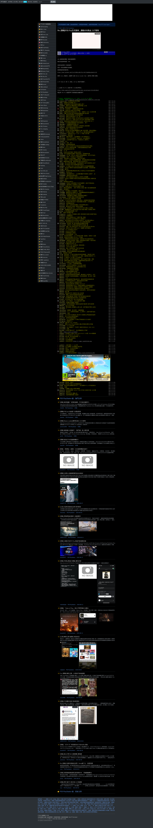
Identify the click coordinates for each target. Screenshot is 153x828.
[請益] (54, 810)
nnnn (61, 769)
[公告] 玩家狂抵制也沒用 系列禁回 (70, 507)
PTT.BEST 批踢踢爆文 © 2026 (43, 815)
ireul (61, 788)
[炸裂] (80, 812)
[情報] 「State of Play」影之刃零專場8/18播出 (74, 608)
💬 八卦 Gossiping (43, 26)
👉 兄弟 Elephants (43, 121)
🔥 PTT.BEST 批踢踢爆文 (45, 24)
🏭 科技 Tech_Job (43, 74)
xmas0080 (62, 697)
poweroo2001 (63, 426)
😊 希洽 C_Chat (42, 29)
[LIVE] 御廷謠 (44, 804)
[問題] (81, 805)
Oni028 (62, 408)
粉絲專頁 (35, 1)
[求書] (62, 808)
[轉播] (77, 812)
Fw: (88, 807)
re (64, 807)
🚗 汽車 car (41, 45)
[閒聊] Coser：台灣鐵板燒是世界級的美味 (99, 800)
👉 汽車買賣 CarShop (44, 144)
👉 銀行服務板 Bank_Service (46, 273)
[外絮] (72, 807)
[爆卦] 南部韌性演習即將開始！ (90, 812)
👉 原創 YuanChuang (44, 275)
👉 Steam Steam (43, 105)
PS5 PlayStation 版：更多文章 (71, 791)
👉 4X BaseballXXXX (44, 137)
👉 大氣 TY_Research (44, 95)
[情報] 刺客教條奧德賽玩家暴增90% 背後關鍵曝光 (76, 773)
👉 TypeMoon (42, 239)
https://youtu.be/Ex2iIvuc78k (86, 352)
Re (79, 804)
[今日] (82, 804)
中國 (85, 804)
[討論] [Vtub (93, 808)
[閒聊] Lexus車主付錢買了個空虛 (56, 804)
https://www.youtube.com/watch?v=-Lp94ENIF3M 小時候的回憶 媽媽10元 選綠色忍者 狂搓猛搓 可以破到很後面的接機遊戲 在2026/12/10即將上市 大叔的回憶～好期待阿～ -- (87, 423)
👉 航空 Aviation (43, 184)
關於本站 (30, 1)
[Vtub (47, 807)
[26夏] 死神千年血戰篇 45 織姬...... (68, 799)
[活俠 (69, 804)
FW (107, 808)
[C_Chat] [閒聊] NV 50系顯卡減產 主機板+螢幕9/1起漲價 (55, 818)
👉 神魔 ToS (42, 270)
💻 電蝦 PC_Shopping (44, 50)
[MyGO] (109, 807)
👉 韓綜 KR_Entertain (44, 189)
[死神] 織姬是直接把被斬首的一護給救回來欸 (91, 802)
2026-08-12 (80, 557)
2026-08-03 (79, 512)
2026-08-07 (80, 503)
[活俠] (39, 805)
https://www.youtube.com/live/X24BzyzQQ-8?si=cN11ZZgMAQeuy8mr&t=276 (77, 72)
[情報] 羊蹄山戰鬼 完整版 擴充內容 (70, 561)
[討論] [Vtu (54, 808)
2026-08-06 (80, 741)
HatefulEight (63, 604)
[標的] (74, 805)
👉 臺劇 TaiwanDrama (44, 247)
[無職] (73, 812)
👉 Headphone (42, 205)
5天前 (75, 436)
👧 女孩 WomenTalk (44, 81)
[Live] (60, 807)
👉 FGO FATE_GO (43, 171)
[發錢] (85, 807)
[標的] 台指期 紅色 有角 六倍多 (102, 805)
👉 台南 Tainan (42, 100)
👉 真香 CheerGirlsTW (44, 79)
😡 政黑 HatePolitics (44, 47)
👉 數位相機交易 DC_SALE (45, 218)
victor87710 (63, 503)
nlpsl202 (62, 445)
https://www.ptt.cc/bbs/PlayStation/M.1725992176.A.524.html (82, 99)
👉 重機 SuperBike (43, 281)
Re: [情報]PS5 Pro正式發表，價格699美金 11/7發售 (78, 30)
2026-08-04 (77, 778)
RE (93, 805)
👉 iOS (40, 118)
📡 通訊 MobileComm (44, 63)
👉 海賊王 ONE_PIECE (44, 249)
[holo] (78, 805)
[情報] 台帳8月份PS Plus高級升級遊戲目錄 (73, 541)
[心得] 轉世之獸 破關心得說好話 (70, 637)
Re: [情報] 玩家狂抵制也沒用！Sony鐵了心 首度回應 (76, 763)
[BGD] (105, 807)
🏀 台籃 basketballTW (44, 66)
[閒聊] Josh (71, 808)
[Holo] (58, 810)
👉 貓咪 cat (41, 233)
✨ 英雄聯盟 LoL (43, 55)
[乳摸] (59, 808)
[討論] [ (42, 810)
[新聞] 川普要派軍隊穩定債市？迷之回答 (61, 800)
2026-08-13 (80, 537)
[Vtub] (76, 804)
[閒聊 (50, 807)
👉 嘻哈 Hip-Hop (43, 207)
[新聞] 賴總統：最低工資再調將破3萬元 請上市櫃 (49, 812)
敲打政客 (22, 1)
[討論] (54, 799)
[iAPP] (87, 808)
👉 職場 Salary (42, 244)
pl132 (61, 436)
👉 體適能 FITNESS (43, 199)
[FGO (72, 804)
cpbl (70, 812)
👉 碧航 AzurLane (43, 257)
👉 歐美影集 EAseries (44, 157)
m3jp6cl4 (62, 670)
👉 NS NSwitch (42, 89)
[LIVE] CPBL (41, 807)
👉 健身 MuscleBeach (44, 163)
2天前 (75, 408)
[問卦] (42, 805)
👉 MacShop (42, 165)
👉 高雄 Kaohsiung (43, 108)
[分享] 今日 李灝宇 (101, 808)
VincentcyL (62, 512)
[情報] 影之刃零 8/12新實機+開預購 (71, 754)
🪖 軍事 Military (42, 60)
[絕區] (49, 808)
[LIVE (65, 804)
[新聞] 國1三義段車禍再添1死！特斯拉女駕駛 (92, 799)
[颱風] (110, 808)
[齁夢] (76, 807)
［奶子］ (90, 805)
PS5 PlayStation (70, 28)
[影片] (76, 808)
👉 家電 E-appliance (44, 260)
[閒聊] (47, 799)
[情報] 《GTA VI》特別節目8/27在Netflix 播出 (74, 744)
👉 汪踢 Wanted (43, 226)
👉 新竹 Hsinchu (43, 150)
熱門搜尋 (40, 799)
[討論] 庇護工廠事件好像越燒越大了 (80, 800)
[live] (111, 805)
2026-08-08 (78, 670)
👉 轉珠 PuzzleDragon (44, 210)
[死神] (58, 799)
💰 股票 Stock (42, 32)
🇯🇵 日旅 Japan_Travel (44, 71)
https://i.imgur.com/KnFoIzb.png (82, 341)
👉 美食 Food (42, 213)
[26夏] (41, 808)
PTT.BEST (4, 2)
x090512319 (63, 537)
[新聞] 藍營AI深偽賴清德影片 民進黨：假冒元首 (103, 810)
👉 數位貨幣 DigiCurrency (45, 176)
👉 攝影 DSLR (42, 202)
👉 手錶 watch (42, 197)
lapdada (62, 417)
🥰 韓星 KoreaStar (43, 53)
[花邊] (80, 807)
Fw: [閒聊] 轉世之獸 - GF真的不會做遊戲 (72, 673)
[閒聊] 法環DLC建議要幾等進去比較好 (71, 473)
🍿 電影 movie (42, 58)
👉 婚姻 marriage (43, 97)
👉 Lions (41, 168)
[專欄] (67, 812)
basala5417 (63, 469)
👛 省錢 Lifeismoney (44, 42)
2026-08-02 (76, 769)
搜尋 (53, 1)
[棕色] (66, 807)
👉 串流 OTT (42, 155)
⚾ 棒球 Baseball (43, 40)
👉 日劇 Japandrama (44, 123)
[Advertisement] (76, 12)
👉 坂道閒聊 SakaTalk (44, 231)
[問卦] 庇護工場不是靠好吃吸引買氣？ (70, 802)
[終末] (62, 810)
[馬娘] (89, 810)
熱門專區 (10, 1)
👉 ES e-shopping (43, 129)
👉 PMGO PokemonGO (44, 252)
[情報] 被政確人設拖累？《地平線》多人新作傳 (74, 430)
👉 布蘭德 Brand (43, 262)
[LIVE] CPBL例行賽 (98, 807)
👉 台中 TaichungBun (44, 102)
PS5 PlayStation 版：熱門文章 (71, 398)
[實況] (91, 807)
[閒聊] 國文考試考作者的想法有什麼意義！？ (60, 805)
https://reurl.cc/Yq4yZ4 (70, 331)
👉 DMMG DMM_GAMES (45, 265)
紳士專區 (16, 1)
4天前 (76, 417)
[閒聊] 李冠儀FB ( (48, 810)
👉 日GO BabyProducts (44, 236)
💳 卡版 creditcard (43, 87)
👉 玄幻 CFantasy (43, 126)
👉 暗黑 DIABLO (43, 178)
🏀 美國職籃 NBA (43, 37)
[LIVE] (50, 799)
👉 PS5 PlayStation (43, 92)
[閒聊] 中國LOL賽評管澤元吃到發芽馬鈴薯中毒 (98, 804)
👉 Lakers (41, 139)
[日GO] (54, 807)
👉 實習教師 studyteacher (45, 181)
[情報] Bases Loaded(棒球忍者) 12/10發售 (73, 421)
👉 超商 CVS (42, 113)
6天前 (79, 426)
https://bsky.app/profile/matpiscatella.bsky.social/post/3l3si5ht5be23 (78, 90)
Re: (70, 807)
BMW (63, 812)
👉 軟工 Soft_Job (43, 223)
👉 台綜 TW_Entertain (44, 228)
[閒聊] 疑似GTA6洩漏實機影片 (69, 439)
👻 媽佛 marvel (42, 84)
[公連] (84, 808)
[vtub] (111, 804)
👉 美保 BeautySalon (44, 152)
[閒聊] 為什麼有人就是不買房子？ (52, 802)
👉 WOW (41, 131)
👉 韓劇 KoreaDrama (44, 142)
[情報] (79, 799)
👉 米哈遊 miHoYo (43, 116)
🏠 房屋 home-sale (43, 34)
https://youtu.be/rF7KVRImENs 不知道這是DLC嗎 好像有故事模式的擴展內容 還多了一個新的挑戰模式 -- (85, 563)
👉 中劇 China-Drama (44, 173)
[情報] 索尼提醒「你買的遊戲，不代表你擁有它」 (75, 402)
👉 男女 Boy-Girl (43, 76)
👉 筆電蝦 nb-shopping (44, 220)
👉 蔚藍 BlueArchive (44, 215)
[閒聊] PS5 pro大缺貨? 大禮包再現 (70, 411)
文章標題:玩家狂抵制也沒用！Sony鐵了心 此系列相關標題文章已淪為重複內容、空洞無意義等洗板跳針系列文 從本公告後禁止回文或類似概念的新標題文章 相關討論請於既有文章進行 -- (87, 509)
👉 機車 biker (42, 147)
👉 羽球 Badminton (43, 110)
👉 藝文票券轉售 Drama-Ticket (46, 186)
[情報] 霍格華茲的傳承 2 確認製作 (70, 516)
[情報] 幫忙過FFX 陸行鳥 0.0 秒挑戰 (71, 782)
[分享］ (80, 808)
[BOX (45, 808)
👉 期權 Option (42, 278)
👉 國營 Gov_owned (44, 254)
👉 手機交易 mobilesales (45, 160)
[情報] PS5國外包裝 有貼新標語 (69, 701)
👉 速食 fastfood (43, 194)
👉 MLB (41, 241)
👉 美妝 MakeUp (43, 192)
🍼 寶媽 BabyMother (44, 68)
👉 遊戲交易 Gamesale (44, 134)
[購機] (66, 808)
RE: (48, 805)
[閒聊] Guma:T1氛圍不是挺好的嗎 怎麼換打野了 (76, 810)
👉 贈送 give (42, 268)
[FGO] (85, 805)
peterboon (62, 759)
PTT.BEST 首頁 (61, 28)
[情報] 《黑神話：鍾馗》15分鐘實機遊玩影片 (73, 449)
